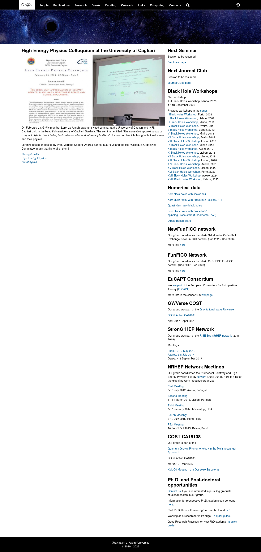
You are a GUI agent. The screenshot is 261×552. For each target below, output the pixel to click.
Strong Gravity (30, 154)
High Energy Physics (34, 158)
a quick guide (222, 516)
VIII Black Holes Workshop (184, 141)
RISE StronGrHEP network (216, 335)
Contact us (174, 491)
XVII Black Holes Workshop (184, 175)
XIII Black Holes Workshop (184, 160)
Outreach (127, 5)
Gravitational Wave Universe (217, 309)
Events (96, 5)
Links (141, 5)
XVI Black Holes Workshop (184, 171)
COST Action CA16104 (181, 315)
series (204, 110)
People (44, 5)
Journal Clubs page (179, 83)
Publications (61, 5)
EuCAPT (183, 289)
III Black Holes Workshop (183, 122)
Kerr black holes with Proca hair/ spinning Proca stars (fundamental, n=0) (192, 213)
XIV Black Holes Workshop (184, 164)
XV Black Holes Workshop (183, 168)
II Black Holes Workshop (182, 118)
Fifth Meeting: (176, 424)
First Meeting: (176, 386)
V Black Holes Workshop (182, 129)
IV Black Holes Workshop (183, 126)
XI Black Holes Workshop (183, 152)
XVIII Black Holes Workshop (184, 179)
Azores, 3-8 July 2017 (181, 354)
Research (81, 5)
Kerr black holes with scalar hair (187, 194)
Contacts (175, 5)
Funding (110, 5)
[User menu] (237, 4)
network (201, 377)
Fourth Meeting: (177, 415)
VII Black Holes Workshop (183, 137)
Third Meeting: (176, 405)
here (183, 245)
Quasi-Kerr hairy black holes (185, 205)
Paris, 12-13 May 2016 (181, 351)
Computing (157, 5)
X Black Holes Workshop (182, 149)
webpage (207, 295)
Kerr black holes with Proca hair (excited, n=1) (195, 199)
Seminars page (177, 62)
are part (177, 285)
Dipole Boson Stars (179, 220)
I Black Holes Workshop (182, 114)
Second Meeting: (178, 396)
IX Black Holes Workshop (183, 145)
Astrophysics (29, 162)
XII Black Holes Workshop (183, 156)
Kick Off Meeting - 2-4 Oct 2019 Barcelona (193, 469)
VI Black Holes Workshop (183, 133)
